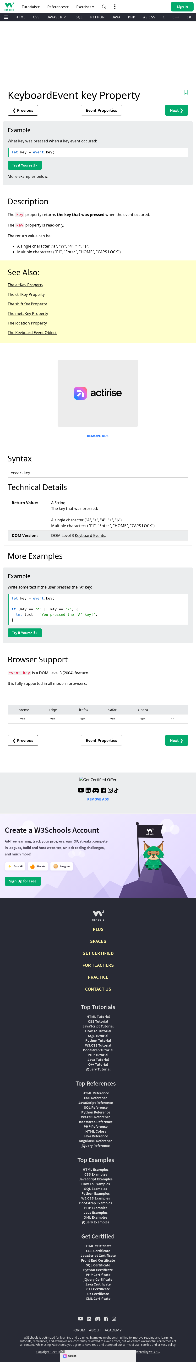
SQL (79, 17)
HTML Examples (96, 1169)
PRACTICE (98, 977)
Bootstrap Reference (96, 1121)
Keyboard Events (90, 535)
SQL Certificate (98, 1265)
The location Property (27, 323)
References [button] (56, 6)
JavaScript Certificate (98, 1255)
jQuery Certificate (98, 1279)
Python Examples (96, 1193)
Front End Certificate (98, 1260)
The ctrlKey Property (26, 294)
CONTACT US (98, 989)
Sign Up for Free (23, 881)
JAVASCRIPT (57, 17)
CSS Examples (95, 1174)
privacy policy (166, 1345)
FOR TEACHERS (98, 965)
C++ (176, 17)
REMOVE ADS (98, 435)
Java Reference (95, 1136)
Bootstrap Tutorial (98, 1050)
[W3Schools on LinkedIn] (88, 791)
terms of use (131, 1345)
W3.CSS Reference (95, 1116)
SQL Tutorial (98, 1035)
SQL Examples (95, 1188)
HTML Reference (95, 1093)
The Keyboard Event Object (32, 332)
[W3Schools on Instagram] (110, 791)
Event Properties (101, 110)
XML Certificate (98, 1298)
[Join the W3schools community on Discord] (95, 791)
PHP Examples (95, 1207)
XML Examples (95, 1217)
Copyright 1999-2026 (50, 1352)
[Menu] (6, 17)
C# (189, 17)
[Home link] (9, 6)
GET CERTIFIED (98, 953)
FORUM (78, 1330)
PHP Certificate (98, 1274)
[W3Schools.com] (98, 917)
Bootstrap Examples (95, 1202)
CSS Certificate (98, 1250)
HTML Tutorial (98, 1016)
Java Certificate (98, 1284)
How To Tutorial (98, 1030)
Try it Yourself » (25, 165)
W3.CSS (149, 17)
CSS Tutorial (98, 1021)
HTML (21, 17)
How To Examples (95, 1183)
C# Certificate (98, 1293)
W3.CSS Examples (95, 1198)
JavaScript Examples (96, 1179)
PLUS (98, 929)
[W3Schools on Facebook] (103, 791)
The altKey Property (25, 284)
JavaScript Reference (95, 1102)
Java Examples (96, 1212)
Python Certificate (98, 1269)
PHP (131, 17)
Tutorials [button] (30, 6)
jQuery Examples (95, 1222)
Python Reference (95, 1112)
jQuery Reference (96, 1145)
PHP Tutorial (98, 1054)
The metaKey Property (28, 313)
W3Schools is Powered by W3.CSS (137, 1352)
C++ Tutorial (98, 1064)
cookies (146, 1345)
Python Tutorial (98, 1040)
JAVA (116, 17)
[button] (104, 6)
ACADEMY (113, 1330)
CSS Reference (95, 1097)
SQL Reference (96, 1107)
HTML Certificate (98, 1245)
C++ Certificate (98, 1288)
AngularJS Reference (95, 1140)
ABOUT (95, 1330)
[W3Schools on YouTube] (80, 791)
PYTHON (97, 17)
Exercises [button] (84, 6)
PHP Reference (96, 1126)
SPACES (98, 941)
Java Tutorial (98, 1059)
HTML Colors (95, 1131)
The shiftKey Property (27, 304)
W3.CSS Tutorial (98, 1045)
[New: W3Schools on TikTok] (116, 791)
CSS (36, 17)
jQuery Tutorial (98, 1069)
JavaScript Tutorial (98, 1026)
